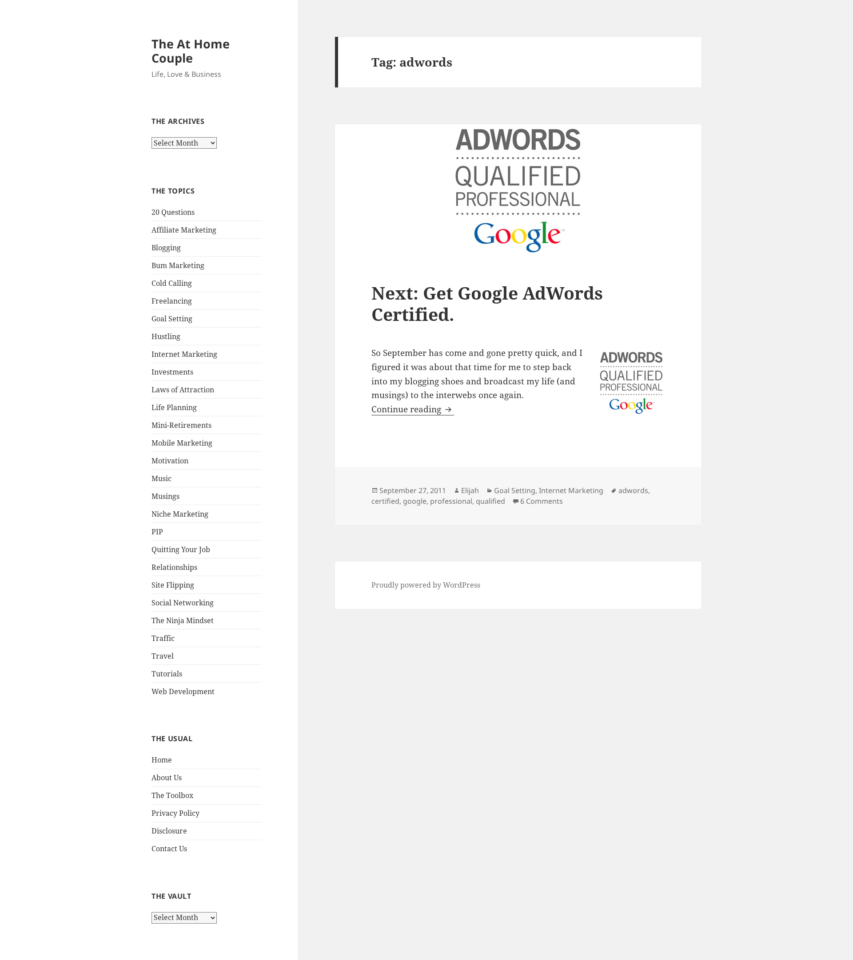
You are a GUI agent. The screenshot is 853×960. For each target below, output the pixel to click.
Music (161, 478)
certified (385, 501)
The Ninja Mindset (182, 620)
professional (451, 501)
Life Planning (174, 407)
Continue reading (412, 409)
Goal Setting (171, 319)
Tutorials (166, 674)
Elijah (470, 490)
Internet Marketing (184, 354)
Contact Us (169, 848)
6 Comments (541, 501)
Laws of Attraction (182, 390)
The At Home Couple (190, 51)
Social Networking (182, 603)
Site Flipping (172, 585)
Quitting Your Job (180, 549)
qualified (490, 501)
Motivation (169, 461)
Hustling (165, 336)
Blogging (166, 248)
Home (161, 760)
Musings (165, 496)
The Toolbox (172, 795)
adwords (633, 490)
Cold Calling (171, 283)
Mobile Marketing (181, 443)
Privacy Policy (175, 813)
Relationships (174, 567)
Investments (172, 372)
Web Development (183, 691)
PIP (157, 532)
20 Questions (173, 212)
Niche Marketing (179, 514)
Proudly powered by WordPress (425, 585)
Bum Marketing (177, 265)
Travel (162, 656)
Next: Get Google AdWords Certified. (487, 303)
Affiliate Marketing (183, 230)
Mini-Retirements (181, 425)
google (414, 501)
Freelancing (171, 301)
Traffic (163, 638)
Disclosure (169, 831)
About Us (166, 777)
